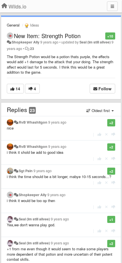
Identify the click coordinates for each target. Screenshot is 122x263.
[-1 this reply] (113, 134)
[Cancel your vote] (106, 134)
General (13, 25)
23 (32, 48)
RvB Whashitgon (33, 122)
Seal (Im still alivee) (95, 42)
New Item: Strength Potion (47, 36)
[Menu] (112, 6)
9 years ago (57, 122)
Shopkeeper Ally (25, 42)
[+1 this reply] (99, 134)
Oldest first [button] (101, 110)
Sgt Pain (26, 170)
